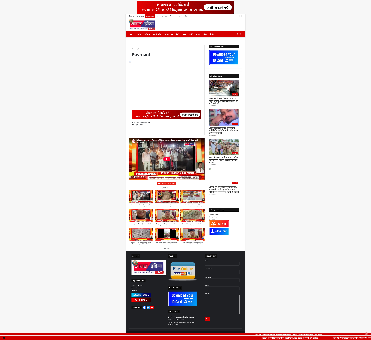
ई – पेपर (212, 34)
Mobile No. (208, 277)
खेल (172, 34)
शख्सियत (198, 34)
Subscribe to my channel (167, 183)
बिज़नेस (178, 34)
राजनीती (191, 34)
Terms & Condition (214, 214)
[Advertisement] (167, 55)
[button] (169, 188)
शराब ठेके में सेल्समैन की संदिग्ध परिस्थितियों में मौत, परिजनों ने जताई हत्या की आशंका (223, 130)
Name (206, 260)
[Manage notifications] (366, 333)
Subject (207, 285)
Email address (209, 269)
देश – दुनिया (138, 34)
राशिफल (205, 34)
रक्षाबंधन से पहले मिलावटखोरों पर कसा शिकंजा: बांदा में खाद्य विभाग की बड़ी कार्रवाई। (223, 101)
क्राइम (184, 34)
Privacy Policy (213, 217)
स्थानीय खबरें (147, 34)
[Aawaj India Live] (142, 24)
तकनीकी (166, 34)
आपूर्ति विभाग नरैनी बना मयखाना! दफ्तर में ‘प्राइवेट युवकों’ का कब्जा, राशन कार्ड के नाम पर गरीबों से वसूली (180, 16)
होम (131, 34)
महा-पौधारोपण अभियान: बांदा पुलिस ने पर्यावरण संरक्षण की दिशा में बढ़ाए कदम (224, 160)
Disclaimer (212, 219)
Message (207, 293)
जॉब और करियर (157, 34)
